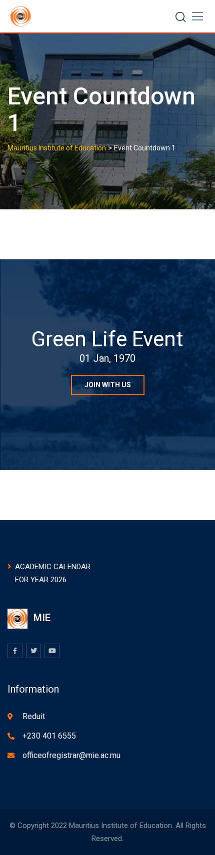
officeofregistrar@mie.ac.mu (71, 755)
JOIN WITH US (107, 385)
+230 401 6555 (49, 736)
